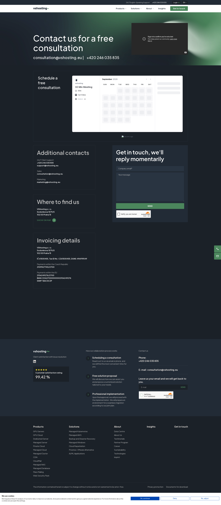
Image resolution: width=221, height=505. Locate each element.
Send (150, 206)
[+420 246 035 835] (217, 248)
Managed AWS (75, 435)
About (149, 8)
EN (184, 2)
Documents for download (177, 487)
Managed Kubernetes (78, 431)
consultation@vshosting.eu (57, 57)
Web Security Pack (41, 475)
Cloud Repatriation (77, 446)
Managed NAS (39, 464)
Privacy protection (155, 487)
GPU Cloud (38, 435)
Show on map (44, 220)
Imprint (117, 457)
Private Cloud (39, 446)
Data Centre (119, 431)
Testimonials (119, 439)
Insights (162, 8)
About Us (118, 435)
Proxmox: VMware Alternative (81, 450)
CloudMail (37, 461)
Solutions (135, 8)
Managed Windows (77, 442)
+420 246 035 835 (159, 2)
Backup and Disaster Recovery (82, 439)
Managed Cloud (40, 450)
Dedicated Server (40, 439)
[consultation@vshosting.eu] (217, 256)
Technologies (120, 453)
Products (120, 8)
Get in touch (181, 426)
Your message (124, 175)
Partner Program (121, 442)
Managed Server (40, 442)
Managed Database (41, 468)
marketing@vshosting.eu (48, 182)
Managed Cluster (40, 453)
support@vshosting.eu (47, 165)
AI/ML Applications (77, 453)
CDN (35, 457)
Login (175, 2)
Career (117, 446)
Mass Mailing (38, 472)
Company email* (125, 168)
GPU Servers (38, 431)
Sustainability (120, 450)
